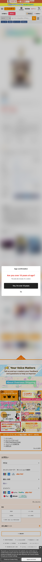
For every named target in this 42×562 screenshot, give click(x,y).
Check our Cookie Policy (11, 559)
